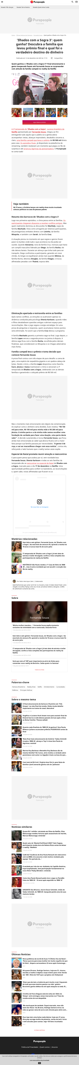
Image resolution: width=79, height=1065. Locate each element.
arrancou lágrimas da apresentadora (39, 149)
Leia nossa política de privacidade (39, 1060)
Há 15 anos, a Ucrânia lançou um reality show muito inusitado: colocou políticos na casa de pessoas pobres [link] (37, 208)
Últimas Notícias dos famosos (24, 35)
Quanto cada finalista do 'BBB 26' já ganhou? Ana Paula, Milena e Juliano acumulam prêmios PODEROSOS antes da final (45, 729)
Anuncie (55, 1047)
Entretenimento (49, 687)
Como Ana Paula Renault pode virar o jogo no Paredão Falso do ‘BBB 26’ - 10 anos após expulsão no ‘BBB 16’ (43, 879)
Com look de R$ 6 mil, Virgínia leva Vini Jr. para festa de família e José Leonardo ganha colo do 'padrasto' (44, 763)
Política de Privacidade (29, 1047)
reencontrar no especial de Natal (40, 463)
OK (39, 1063)
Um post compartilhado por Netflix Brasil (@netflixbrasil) (40, 532)
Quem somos (45, 1047)
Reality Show (31, 687)
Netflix (40, 687)
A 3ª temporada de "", (29, 129)
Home (13, 35)
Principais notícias (26, 690)
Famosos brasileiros (18, 687)
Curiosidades (60, 687)
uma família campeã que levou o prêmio (33, 140)
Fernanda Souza (38, 35)
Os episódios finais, (28, 143)
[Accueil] (37, 1)
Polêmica (15, 690)
